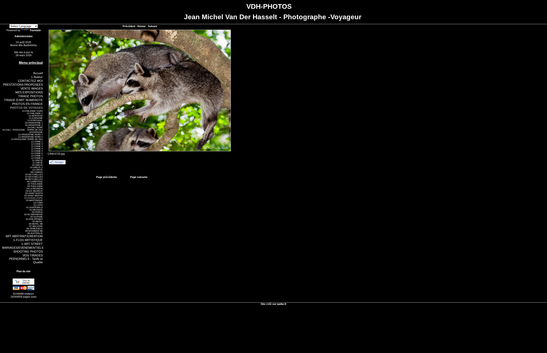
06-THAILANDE (35, 186)
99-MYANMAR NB (34, 231)
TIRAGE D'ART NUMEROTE (23, 100)
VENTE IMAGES (32, 88)
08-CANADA (37, 172)
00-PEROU (37, 212)
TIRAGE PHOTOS (30, 96)
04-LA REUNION (34, 188)
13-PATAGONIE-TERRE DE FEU (27, 139)
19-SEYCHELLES (34, 174)
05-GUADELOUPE (33, 198)
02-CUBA (38, 203)
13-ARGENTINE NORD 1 (30, 134)
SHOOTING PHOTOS (28, 251)
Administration (23, 36)
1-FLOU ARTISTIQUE (28, 240)
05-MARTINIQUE (34, 200)
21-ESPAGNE (36, 118)
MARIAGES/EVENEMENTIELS (22, 247)
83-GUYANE (37, 217)
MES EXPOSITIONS (29, 92)
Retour (141, 26)
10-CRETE (37, 170)
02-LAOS (38, 205)
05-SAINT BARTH (34, 193)
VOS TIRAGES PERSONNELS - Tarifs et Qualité (26, 259)
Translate (35, 30)
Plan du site (23, 271)
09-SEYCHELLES (34, 179)
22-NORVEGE (36, 116)
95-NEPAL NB (36, 224)
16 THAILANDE (35, 184)
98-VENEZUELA (34, 228)
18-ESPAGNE (36, 132)
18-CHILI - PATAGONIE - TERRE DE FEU (22, 130)
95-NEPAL (37, 221)
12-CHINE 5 (37, 151)
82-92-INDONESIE (33, 214)
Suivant (152, 26)
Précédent (129, 26)
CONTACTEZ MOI (30, 80)
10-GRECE (37, 165)
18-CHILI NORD (35, 127)
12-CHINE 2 (37, 144)
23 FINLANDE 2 (35, 113)
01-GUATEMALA (34, 207)
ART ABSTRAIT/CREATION (24, 236)
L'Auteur (37, 77)
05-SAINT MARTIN (33, 195)
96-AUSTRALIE (35, 233)
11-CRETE (37, 163)
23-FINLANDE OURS (32, 111)
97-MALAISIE (36, 226)
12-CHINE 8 (37, 158)
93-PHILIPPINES (34, 219)
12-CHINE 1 (37, 141)
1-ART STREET (32, 244)
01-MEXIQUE (36, 210)
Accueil (38, 73)
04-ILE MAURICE (34, 191)
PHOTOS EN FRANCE (27, 104)
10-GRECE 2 (36, 167)
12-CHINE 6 (37, 153)
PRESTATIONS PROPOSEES (23, 84)
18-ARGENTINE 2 (34, 125)
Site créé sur (274, 304)
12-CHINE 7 (37, 155)
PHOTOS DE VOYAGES (26, 107)
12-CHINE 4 (37, 148)
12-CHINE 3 (37, 146)
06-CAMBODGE (35, 181)
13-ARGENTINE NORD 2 (30, 137)
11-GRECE (37, 160)
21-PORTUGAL (35, 120)
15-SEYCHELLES (34, 177)
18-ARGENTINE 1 (34, 123)
